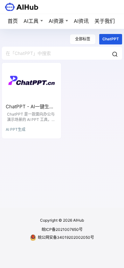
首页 (13, 21)
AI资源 (56, 21)
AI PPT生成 (15, 129)
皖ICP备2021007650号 (62, 229)
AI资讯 (81, 21)
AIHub (78, 220)
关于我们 (104, 21)
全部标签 (82, 39)
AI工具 (31, 21)
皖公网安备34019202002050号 (66, 237)
